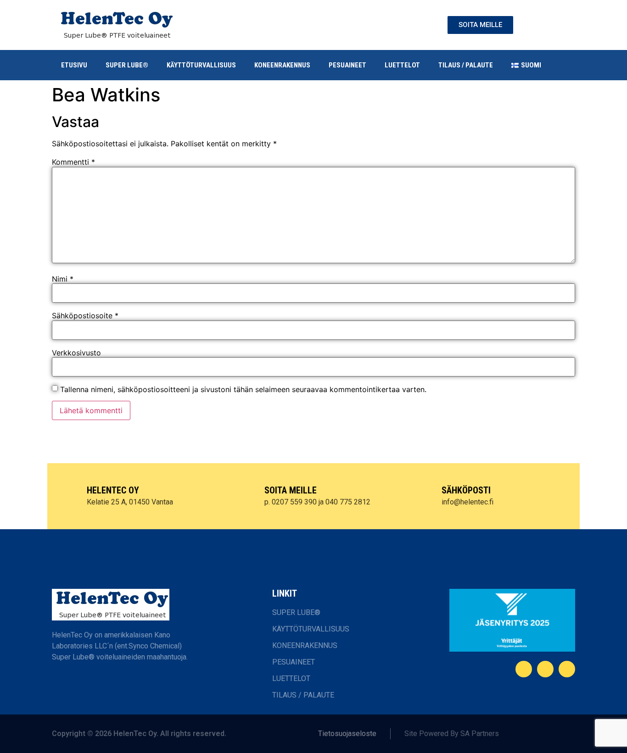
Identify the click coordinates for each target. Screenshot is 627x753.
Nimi (62, 278)
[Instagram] (567, 669)
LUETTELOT (402, 65)
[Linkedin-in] (545, 669)
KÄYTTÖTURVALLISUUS (201, 65)
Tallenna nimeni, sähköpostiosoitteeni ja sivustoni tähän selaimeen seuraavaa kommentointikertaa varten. (243, 389)
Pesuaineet (347, 65)
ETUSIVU (74, 65)
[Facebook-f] (523, 669)
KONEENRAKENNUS (282, 65)
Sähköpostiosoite (85, 315)
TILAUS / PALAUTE (465, 65)
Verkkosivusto (76, 352)
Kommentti (73, 162)
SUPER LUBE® (127, 65)
